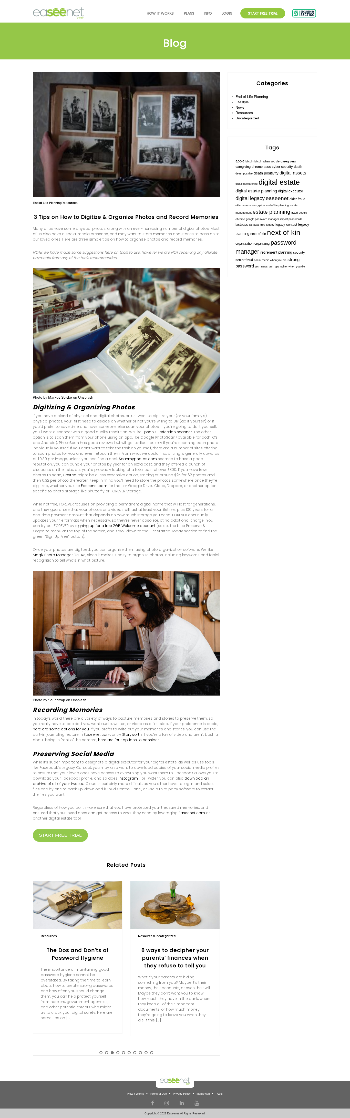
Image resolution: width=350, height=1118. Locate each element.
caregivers (288, 161)
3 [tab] (112, 1052)
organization (244, 243)
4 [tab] (117, 1052)
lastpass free (257, 224)
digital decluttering (246, 183)
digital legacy (250, 198)
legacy (270, 224)
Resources (244, 113)
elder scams (243, 205)
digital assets (293, 172)
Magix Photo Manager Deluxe (59, 554)
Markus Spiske (60, 397)
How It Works (160, 13)
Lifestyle (242, 102)
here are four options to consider (128, 739)
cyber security (282, 167)
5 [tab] (123, 1052)
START (262, 13)
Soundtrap (56, 700)
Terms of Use (158, 1093)
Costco (69, 475)
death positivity (266, 173)
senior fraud (244, 260)
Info (208, 13)
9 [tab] (146, 1052)
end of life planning (277, 205)
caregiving (243, 167)
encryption (258, 205)
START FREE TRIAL (60, 835)
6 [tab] (129, 1052)
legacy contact (286, 224)
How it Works (135, 1093)
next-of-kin (258, 234)
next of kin (283, 232)
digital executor (290, 191)
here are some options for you (61, 729)
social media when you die (270, 260)
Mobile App (203, 1093)
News (239, 107)
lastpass (241, 224)
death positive (244, 173)
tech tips (274, 266)
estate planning (271, 212)
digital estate (279, 182)
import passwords (291, 219)
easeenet (277, 198)
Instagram (128, 778)
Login (227, 13)
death (298, 167)
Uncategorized (247, 118)
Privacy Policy (182, 1093)
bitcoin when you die (267, 161)
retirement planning (276, 252)
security (299, 252)
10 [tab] (151, 1052)
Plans (189, 13)
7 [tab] (134, 1052)
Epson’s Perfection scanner (167, 431)
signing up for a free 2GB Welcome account (115, 525)
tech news (261, 266)
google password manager (262, 219)
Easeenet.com (94, 485)
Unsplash (85, 397)
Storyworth (132, 734)
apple (239, 161)
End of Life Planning (251, 97)
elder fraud (297, 199)
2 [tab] (106, 1052)
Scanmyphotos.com (138, 458)
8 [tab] (140, 1052)
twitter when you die (292, 266)
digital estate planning (256, 191)
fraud (294, 212)
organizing (262, 243)
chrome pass (261, 167)
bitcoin (249, 161)
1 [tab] (100, 1052)
